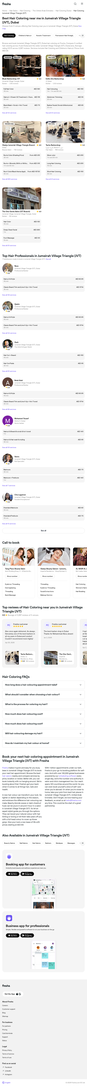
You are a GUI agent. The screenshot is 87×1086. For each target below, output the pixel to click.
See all (43, 531)
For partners (6, 1026)
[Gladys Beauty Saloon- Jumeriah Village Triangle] (54, 573)
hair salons (7, 776)
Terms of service (8, 1054)
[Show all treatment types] (83, 35)
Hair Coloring (25, 11)
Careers (5, 1005)
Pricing (4, 1030)
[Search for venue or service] (75, 4)
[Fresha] (6, 4)
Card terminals (7, 1033)
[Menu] (82, 4)
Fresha (5, 768)
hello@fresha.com (73, 800)
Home (4, 11)
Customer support (8, 1009)
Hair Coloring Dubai (63, 11)
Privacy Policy (7, 1050)
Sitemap (5, 1016)
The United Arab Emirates (43, 11)
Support (5, 1037)
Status (4, 1040)
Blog (3, 1013)
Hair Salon (13, 11)
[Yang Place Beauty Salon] (18, 573)
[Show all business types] (83, 843)
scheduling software (67, 776)
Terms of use (6, 1057)
